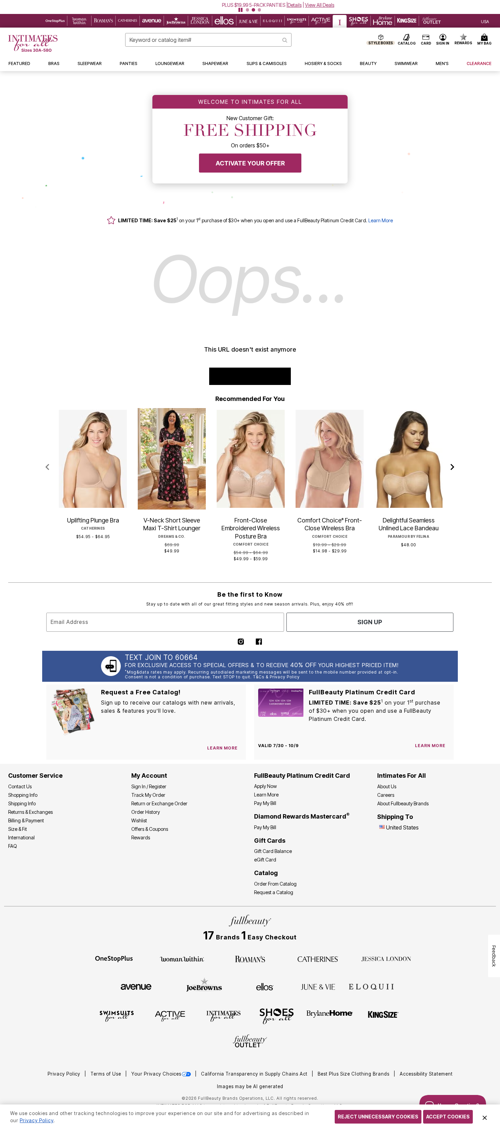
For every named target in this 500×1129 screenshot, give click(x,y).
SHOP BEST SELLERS (250, 376)
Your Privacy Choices (156, 1074)
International (21, 837)
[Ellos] (264, 986)
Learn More (380, 220)
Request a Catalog (273, 892)
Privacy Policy (65, 1074)
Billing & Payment (26, 820)
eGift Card (265, 859)
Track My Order (148, 795)
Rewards (140, 837)
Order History (145, 812)
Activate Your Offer (250, 163)
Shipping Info (22, 803)
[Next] (452, 467)
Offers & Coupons (149, 829)
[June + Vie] (318, 986)
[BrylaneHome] (330, 1016)
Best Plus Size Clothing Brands (354, 1074)
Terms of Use (106, 1074)
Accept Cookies (448, 1116)
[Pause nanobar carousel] (240, 10)
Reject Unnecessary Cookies (378, 1116)
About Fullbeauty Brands (403, 803)
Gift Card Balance (273, 851)
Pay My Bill (265, 803)
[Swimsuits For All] (117, 1016)
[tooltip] (55, 21)
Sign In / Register (148, 786)
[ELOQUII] (371, 985)
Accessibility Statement (426, 1074)
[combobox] (208, 40)
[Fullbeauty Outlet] (250, 1041)
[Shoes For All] (277, 1016)
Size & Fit (17, 829)
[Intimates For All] (223, 1016)
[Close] (485, 1117)
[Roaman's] (250, 958)
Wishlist (139, 820)
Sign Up (369, 622)
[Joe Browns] (204, 985)
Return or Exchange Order (159, 803)
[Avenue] (136, 986)
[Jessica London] (386, 958)
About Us (386, 786)
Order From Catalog (275, 884)
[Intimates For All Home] (32, 43)
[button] (250, 5)
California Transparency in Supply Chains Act (255, 1074)
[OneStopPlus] (114, 958)
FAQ (12, 846)
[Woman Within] (182, 958)
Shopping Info (22, 795)
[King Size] (383, 1016)
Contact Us (20, 786)
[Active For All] (170, 1016)
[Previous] (47, 467)
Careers (385, 795)
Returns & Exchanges (30, 812)
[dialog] (485, 21)
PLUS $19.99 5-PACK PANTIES (225, 5)
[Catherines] (318, 958)
